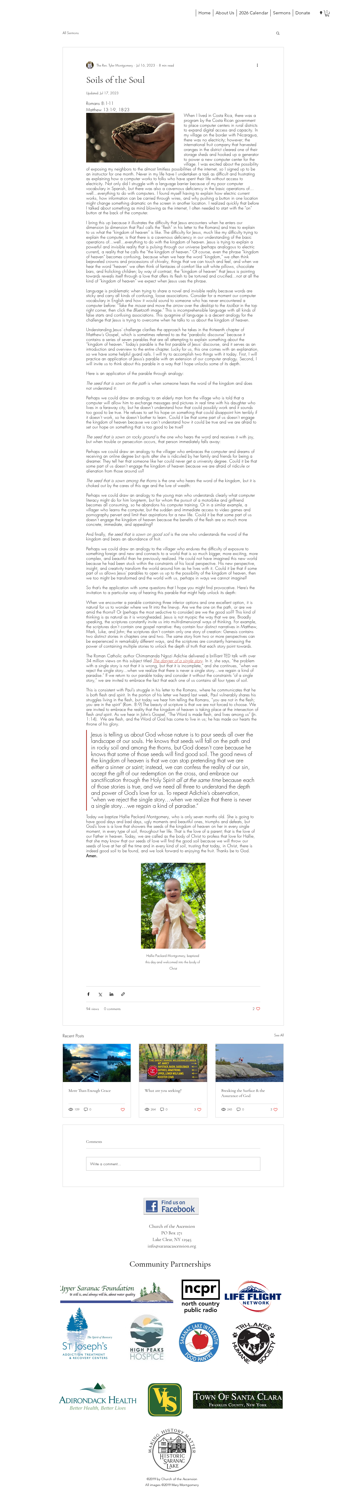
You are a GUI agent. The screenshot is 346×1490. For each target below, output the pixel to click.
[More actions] (257, 65)
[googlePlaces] (321, 13)
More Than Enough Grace (89, 1090)
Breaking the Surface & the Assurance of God (243, 1093)
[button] (327, 13)
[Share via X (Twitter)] (100, 994)
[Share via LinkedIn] (111, 994)
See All (279, 1035)
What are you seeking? (163, 1090)
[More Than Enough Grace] (97, 1063)
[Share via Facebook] (88, 994)
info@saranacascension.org (172, 1246)
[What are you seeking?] (173, 1063)
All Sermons (71, 33)
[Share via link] (123, 994)
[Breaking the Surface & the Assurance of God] (250, 1063)
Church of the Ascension (172, 1226)
